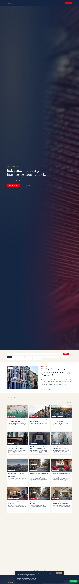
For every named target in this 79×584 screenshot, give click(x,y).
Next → (43, 570)
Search (66, 353)
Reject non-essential (49, 573)
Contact (45, 2)
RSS (71, 353)
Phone (58, 582)
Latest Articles (13, 185)
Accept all (59, 573)
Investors (18, 2)
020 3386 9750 (61, 3)
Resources (51, 2)
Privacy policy (27, 580)
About (41, 2)
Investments (24, 2)
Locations (31, 2)
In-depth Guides (27, 185)
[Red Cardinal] (9, 3)
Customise (40, 573)
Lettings (36, 2)
